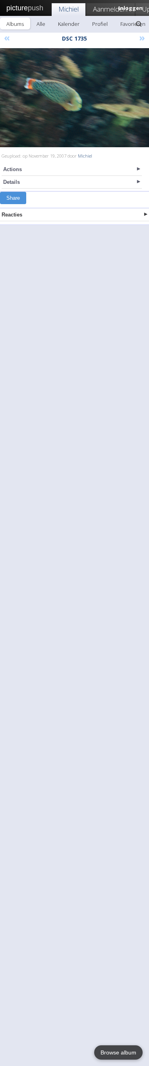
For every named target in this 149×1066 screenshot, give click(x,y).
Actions (12, 169)
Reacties (12, 215)
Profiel (100, 23)
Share (13, 198)
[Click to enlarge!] (74, 97)
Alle (41, 23)
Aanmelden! (110, 9)
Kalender (68, 23)
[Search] (138, 24)
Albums (15, 23)
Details (11, 182)
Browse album (118, 1052)
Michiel (68, 9)
